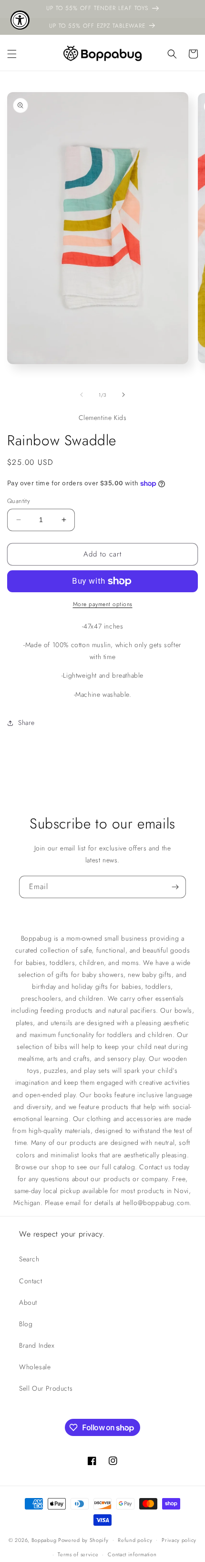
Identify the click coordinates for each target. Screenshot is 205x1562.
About (28, 1302)
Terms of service (78, 1554)
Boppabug (44, 1539)
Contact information (132, 1554)
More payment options (103, 604)
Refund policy (135, 1540)
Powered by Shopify (83, 1539)
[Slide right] (123, 394)
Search (29, 1259)
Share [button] (26, 722)
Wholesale (35, 1367)
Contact (30, 1281)
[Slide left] (81, 394)
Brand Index (37, 1345)
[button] (11, 53)
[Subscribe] (174, 887)
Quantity (18, 500)
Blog (25, 1324)
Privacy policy (179, 1540)
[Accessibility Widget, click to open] (20, 20)
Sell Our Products (45, 1388)
